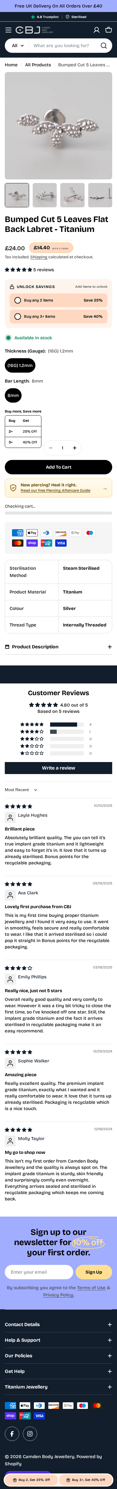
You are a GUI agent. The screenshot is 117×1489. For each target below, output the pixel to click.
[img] (18, 806)
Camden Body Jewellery (48, 1456)
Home (11, 65)
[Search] (103, 45)
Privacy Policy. (58, 1295)
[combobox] (58, 45)
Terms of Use (91, 1287)
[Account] (96, 30)
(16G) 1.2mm (20, 365)
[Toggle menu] (8, 30)
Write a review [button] (58, 768)
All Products (38, 65)
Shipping (38, 257)
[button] (19, 269)
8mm (13, 395)
